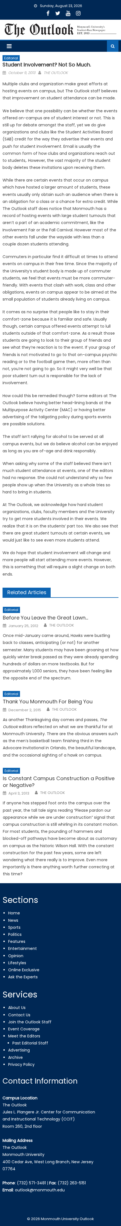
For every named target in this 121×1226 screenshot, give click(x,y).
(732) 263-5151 (72, 1183)
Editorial (11, 58)
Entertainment (22, 948)
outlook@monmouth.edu (40, 1190)
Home (14, 913)
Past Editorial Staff (30, 1043)
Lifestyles (17, 963)
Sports (14, 927)
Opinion (15, 956)
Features (16, 941)
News (13, 920)
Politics (15, 934)
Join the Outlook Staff (29, 1022)
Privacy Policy (21, 1064)
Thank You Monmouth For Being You (48, 701)
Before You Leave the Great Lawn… (45, 617)
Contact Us (19, 1015)
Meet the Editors (24, 1036)
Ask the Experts (23, 977)
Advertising (19, 1050)
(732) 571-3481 (31, 1183)
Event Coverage (24, 1029)
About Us (17, 1007)
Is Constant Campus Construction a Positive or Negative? (59, 781)
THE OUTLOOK (56, 72)
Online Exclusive (23, 970)
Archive (15, 1057)
